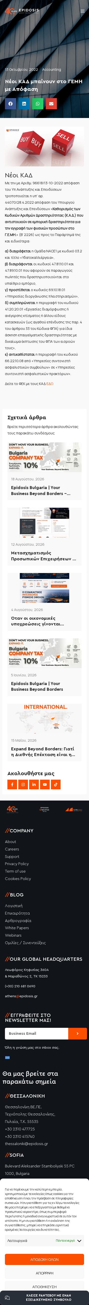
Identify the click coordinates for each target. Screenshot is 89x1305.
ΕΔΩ (49, 383)
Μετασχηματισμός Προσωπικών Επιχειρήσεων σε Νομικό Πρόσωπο (44, 556)
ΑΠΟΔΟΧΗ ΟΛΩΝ (44, 1259)
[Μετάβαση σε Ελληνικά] (7, 1057)
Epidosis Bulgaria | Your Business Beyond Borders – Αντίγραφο (39, 491)
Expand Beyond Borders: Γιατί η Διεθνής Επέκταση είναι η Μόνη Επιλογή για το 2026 (42, 752)
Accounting (51, 69)
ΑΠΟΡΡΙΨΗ (44, 1273)
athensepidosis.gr (21, 996)
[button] (10, 103)
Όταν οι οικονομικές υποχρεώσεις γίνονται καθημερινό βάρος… (35, 621)
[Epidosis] (22, 11)
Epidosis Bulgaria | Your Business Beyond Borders (37, 686)
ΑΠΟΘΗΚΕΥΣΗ (44, 1286)
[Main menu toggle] (82, 11)
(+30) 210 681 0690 (20, 986)
